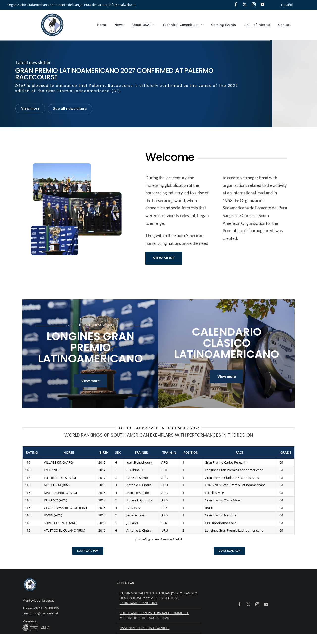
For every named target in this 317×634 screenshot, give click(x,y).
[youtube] (262, 4)
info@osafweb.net (122, 4)
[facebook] (236, 4)
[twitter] (245, 4)
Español (287, 4)
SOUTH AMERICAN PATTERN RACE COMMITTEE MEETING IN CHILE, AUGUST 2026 (154, 615)
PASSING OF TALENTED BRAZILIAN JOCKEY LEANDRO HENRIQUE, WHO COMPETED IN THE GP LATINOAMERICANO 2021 (158, 598)
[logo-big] (52, 12)
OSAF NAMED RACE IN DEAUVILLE (144, 628)
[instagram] (254, 4)
